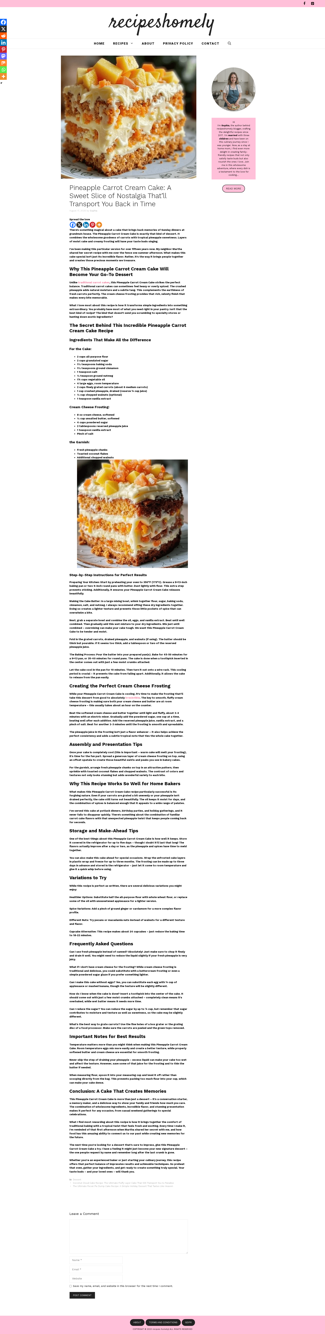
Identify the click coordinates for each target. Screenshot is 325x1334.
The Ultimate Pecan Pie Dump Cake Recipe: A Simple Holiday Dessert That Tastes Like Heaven (123, 1186)
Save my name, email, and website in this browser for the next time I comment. (123, 1286)
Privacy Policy (178, 43)
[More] (99, 225)
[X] (79, 225)
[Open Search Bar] (229, 43)
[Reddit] (3, 35)
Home (99, 43)
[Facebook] (304, 3)
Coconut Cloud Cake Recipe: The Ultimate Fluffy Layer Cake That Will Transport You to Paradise (123, 1183)
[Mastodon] (3, 56)
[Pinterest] (312, 3)
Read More (233, 188)
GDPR (188, 1322)
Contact (210, 43)
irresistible (132, 697)
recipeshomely (162, 22)
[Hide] (1, 83)
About (148, 43)
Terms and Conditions (163, 1322)
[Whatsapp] (3, 69)
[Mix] (3, 62)
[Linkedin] (86, 225)
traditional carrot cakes (94, 282)
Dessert (77, 1179)
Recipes (120, 43)
